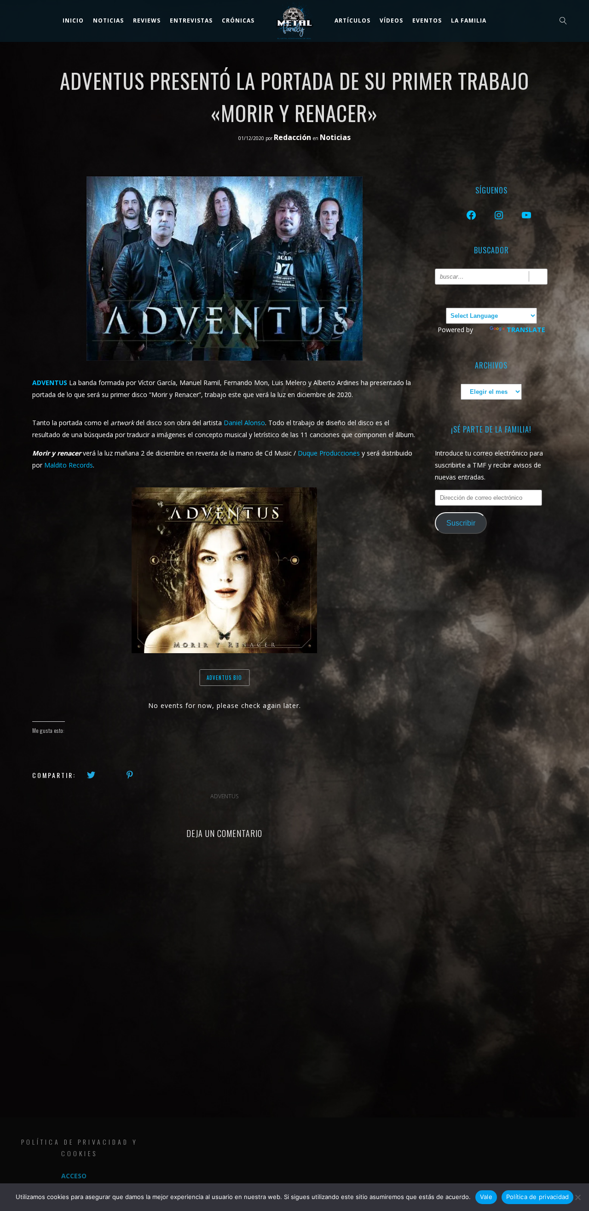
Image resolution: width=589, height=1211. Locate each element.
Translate (526, 329)
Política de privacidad (537, 1196)
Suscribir (460, 523)
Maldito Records (68, 465)
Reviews (147, 20)
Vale (486, 1196)
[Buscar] (538, 276)
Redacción (293, 137)
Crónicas (238, 20)
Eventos (427, 20)
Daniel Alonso (244, 422)
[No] (577, 1197)
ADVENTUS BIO (224, 677)
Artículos (352, 20)
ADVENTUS (224, 796)
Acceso (74, 1175)
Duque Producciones (329, 453)
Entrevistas (191, 20)
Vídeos (391, 20)
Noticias (335, 137)
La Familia (468, 20)
